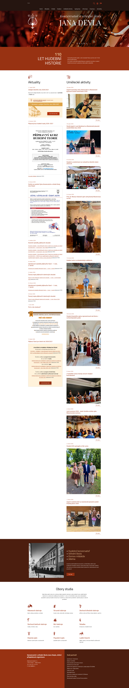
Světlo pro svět (70, 670)
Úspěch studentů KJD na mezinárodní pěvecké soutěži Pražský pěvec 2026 (82, 503)
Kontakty (99, 9)
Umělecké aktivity (67, 9)
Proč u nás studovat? (34, 307)
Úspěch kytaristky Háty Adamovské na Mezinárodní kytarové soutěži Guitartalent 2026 (82, 90)
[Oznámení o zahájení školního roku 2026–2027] (45, 117)
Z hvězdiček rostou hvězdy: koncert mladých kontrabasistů (80, 374)
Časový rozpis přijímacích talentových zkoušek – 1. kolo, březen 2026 (44, 299)
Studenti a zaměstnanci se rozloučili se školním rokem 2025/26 (82, 163)
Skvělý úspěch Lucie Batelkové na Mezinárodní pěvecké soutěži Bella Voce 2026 (83, 127)
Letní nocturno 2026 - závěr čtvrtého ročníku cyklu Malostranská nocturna (81, 412)
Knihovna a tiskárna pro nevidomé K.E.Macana (77, 674)
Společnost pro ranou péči (73, 665)
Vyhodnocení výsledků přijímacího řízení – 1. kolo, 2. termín (42, 264)
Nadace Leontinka (71, 661)
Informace (85, 9)
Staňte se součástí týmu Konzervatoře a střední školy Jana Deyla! (44, 185)
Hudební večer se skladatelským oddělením (79, 260)
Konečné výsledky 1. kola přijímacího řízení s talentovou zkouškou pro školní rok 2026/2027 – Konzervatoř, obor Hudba (45, 247)
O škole (53, 9)
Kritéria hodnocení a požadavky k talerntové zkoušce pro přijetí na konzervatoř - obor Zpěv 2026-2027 (46, 367)
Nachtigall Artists (71, 672)
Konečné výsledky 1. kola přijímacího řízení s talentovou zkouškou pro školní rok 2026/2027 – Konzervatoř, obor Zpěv (45, 251)
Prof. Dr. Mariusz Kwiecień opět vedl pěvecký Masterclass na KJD (84, 197)
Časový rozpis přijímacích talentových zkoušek (41, 274)
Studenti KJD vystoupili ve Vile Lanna (77, 446)
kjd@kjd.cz (32, 666)
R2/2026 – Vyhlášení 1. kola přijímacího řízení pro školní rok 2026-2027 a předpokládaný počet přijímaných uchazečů (45, 352)
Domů (41, 9)
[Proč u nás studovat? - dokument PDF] (45, 335)
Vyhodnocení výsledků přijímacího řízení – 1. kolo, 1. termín (42, 286)
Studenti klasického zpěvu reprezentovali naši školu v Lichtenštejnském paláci (82, 317)
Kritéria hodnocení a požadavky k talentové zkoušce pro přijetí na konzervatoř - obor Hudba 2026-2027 (46, 361)
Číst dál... (98, 120)
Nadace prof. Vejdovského (73, 669)
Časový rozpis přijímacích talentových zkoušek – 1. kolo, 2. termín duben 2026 (44, 278)
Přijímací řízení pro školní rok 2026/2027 (40, 341)
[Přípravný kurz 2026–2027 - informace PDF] (45, 174)
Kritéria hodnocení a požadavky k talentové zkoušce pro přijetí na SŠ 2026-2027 (46, 376)
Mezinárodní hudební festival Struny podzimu (77, 678)
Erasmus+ (92, 9)
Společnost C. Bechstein (72, 659)
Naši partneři (72, 655)
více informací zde (45, 383)
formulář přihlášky (32, 176)
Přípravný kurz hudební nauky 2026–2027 (40, 123)
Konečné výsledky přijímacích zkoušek (39, 242)
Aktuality (47, 9)
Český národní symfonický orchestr (75, 663)
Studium (59, 9)
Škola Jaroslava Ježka (71, 676)
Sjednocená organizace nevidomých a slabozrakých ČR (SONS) (81, 667)
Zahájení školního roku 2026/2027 (38, 89)
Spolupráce (77, 9)
